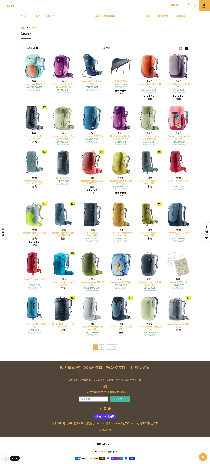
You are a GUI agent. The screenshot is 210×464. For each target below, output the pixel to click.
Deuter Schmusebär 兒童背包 (178, 137)
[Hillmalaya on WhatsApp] (13, 7)
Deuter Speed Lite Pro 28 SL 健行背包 (120, 137)
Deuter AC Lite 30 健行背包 (121, 328)
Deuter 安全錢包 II (178, 282)
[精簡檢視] (186, 48)
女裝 (35, 15)
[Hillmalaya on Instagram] (9, 7)
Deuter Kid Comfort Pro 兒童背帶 (92, 82)
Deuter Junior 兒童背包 (92, 136)
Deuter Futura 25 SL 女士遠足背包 (92, 182)
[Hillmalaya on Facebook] (5, 7)
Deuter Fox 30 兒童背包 (178, 182)
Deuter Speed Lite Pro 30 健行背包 (149, 137)
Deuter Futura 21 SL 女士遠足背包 (121, 182)
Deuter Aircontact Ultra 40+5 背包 (92, 328)
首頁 (23, 28)
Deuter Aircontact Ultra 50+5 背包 (121, 234)
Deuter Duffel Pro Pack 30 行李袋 (63, 325)
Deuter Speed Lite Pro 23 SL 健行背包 (63, 85)
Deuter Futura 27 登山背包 (92, 283)
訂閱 (120, 399)
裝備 (48, 15)
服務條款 (90, 423)
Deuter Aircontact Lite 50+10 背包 (34, 137)
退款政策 (67, 423)
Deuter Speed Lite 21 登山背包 (34, 234)
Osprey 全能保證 (121, 423)
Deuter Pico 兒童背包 (120, 282)
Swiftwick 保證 (104, 423)
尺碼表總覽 (105, 429)
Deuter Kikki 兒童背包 (34, 84)
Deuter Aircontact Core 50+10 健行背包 (63, 234)
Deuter (33, 28)
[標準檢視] (181, 48)
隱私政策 (78, 423)
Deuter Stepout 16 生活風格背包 (149, 283)
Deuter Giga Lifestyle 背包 (178, 85)
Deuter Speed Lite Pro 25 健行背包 (63, 137)
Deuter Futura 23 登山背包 (149, 85)
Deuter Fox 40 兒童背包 (34, 280)
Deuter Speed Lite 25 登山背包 (63, 283)
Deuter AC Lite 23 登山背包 (178, 325)
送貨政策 (56, 423)
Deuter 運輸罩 (63, 178)
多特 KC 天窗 (120, 81)
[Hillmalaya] (105, 16)
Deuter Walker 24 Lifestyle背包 (92, 234)
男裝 (23, 15)
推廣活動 (180, 15)
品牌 (148, 15)
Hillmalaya (103, 451)
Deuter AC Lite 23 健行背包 (178, 234)
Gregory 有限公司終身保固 (144, 423)
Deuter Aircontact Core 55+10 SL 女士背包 (34, 182)
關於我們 (163, 15)
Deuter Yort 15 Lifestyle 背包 (150, 328)
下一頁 (112, 347)
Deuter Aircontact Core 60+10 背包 (150, 182)
